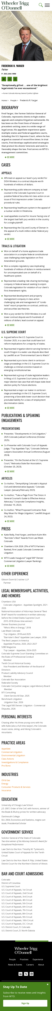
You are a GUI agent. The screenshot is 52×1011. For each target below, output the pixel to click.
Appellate (6, 748)
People (12, 959)
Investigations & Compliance (15, 762)
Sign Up (25, 1003)
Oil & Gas (6, 780)
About (41, 964)
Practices (24, 959)
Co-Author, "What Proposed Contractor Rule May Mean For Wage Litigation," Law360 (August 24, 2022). (27, 513)
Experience (38, 959)
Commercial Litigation (12, 752)
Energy (5, 783)
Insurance (6, 790)
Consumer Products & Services (16, 787)
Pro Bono (6, 765)
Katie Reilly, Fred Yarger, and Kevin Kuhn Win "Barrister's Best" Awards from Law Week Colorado (25, 538)
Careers (30, 964)
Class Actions (8, 758)
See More (10, 157)
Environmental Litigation (13, 755)
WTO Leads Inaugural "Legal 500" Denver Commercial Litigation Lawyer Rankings (23, 560)
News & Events (15, 964)
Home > (5, 100)
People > (14, 100)
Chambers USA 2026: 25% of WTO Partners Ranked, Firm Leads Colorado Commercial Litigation (24, 549)
